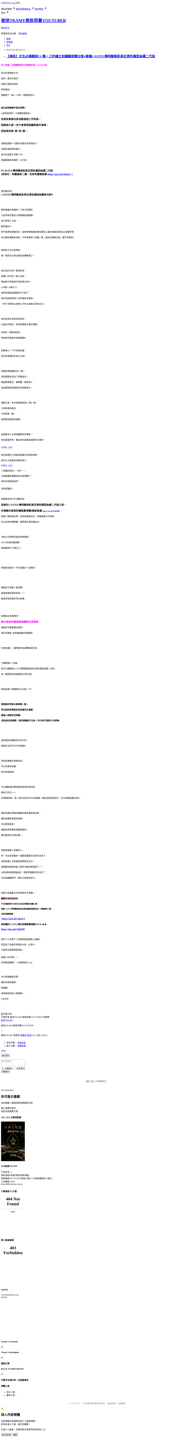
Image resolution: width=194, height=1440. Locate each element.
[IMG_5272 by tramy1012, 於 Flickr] (7, 465)
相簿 (8, 39)
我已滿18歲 (6, 1435)
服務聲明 (122, 1403)
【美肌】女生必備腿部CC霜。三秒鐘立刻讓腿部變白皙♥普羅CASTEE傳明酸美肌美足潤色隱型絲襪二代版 (80, 56)
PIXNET (77, 1403)
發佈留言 (5, 1072)
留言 (29, 1035)
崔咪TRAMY (7, 1020)
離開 (15, 1435)
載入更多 (5, 1056)
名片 (8, 45)
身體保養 (21, 1046)
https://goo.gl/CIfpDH (51, 511)
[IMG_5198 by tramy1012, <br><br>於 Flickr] (47, 174)
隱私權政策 (112, 1403)
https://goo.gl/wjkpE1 (59, 174)
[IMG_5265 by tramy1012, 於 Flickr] (7, 447)
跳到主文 (5, 28)
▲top (3, 1050)
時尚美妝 (22, 33)
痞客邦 (23, 1035)
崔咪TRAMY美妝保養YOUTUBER (33, 20)
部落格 (9, 42)
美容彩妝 (21, 1043)
